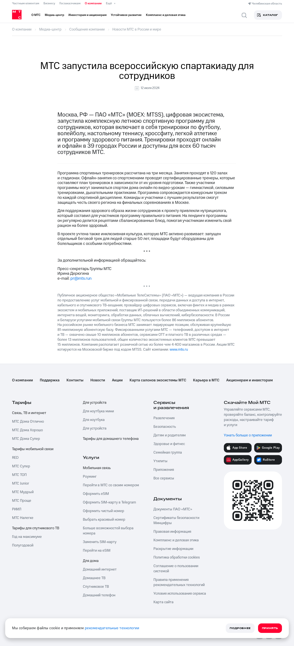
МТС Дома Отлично (28, 421)
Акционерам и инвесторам (249, 380)
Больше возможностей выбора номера (108, 531)
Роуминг (90, 476)
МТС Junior (20, 483)
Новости (97, 380)
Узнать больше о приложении (248, 435)
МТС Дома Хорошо (27, 430)
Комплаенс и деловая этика (176, 540)
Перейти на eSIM (96, 550)
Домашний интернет (100, 569)
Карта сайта (163, 602)
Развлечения (164, 418)
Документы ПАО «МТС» (172, 509)
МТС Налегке (22, 517)
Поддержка (50, 380)
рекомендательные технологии (112, 628)
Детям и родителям (169, 435)
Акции (117, 380)
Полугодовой (22, 545)
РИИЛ (16, 509)
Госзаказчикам (69, 3)
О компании (93, 3)
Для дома (91, 560)
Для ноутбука (94, 419)
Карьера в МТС (206, 380)
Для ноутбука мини (98, 411)
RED (15, 457)
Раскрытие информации (173, 548)
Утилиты (160, 461)
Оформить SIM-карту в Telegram (109, 502)
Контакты (75, 380)
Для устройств (95, 402)
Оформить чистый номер (103, 511)
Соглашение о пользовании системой (175, 568)
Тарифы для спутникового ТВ (35, 528)
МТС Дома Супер (26, 438)
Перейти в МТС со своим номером (111, 485)
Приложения (163, 469)
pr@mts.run (80, 278)
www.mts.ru (179, 349)
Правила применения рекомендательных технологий (179, 582)
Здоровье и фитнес (169, 444)
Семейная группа (167, 452)
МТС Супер (21, 466)
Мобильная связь (97, 468)
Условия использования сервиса (179, 593)
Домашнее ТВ (94, 578)
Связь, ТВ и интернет (29, 413)
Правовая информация (172, 531)
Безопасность (164, 426)
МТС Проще (21, 500)
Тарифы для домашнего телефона (111, 438)
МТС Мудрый (23, 492)
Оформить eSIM (96, 493)
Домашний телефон (99, 595)
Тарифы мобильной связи (32, 449)
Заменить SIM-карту (99, 542)
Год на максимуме (27, 536)
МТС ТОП (19, 474)
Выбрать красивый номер (104, 519)
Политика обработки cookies (176, 557)
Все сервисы (163, 478)
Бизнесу (49, 3)
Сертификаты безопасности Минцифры (176, 520)
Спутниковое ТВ (96, 586)
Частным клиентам (25, 3)
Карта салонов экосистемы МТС (158, 380)
